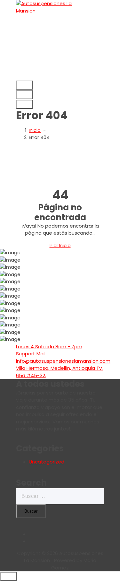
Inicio (35, 130)
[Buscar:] (60, 496)
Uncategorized (46, 461)
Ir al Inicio (60, 245)
